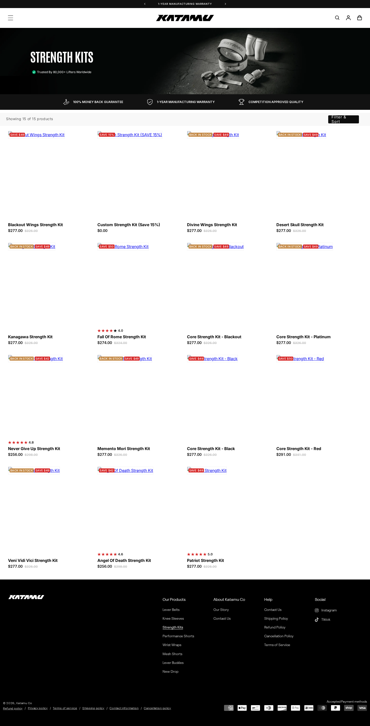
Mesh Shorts (172, 654)
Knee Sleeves (173, 618)
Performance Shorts (178, 636)
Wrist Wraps (172, 645)
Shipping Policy (276, 618)
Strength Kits (173, 627)
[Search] (337, 17)
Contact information (123, 708)
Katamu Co (24, 703)
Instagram (329, 610)
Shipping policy (93, 708)
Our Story (221, 610)
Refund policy (13, 708)
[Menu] (10, 17)
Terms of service (65, 708)
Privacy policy (38, 708)
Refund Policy (274, 627)
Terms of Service (277, 645)
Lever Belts (171, 610)
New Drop (170, 671)
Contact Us (222, 618)
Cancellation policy (157, 708)
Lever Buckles (173, 663)
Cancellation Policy (278, 636)
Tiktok (325, 619)
